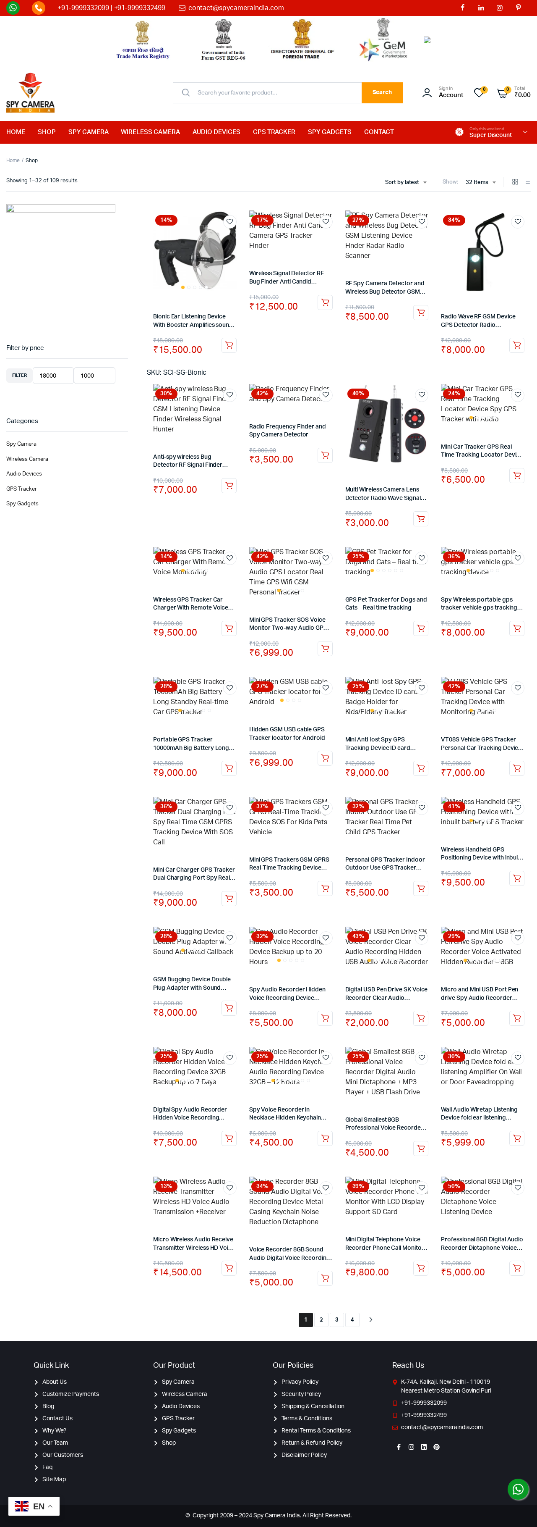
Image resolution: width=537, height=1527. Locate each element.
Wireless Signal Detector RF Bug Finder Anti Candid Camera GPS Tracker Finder (287, 282)
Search (382, 92)
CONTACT (379, 132)
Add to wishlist (230, 222)
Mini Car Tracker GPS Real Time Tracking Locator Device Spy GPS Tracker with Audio (482, 455)
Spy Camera (21, 444)
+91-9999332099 (83, 8)
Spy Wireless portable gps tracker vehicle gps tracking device (479, 608)
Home (13, 160)
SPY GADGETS (330, 132)
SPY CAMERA (88, 132)
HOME (15, 132)
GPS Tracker (21, 489)
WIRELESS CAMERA (150, 132)
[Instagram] (411, 1446)
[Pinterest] (436, 1446)
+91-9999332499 (140, 8)
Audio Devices (24, 474)
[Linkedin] (423, 1446)
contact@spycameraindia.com (236, 8)
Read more (325, 648)
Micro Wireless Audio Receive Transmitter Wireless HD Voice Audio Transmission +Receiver (194, 1248)
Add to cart (229, 345)
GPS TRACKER (274, 132)
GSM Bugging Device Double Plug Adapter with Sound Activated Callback (192, 988)
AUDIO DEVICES (216, 132)
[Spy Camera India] (30, 93)
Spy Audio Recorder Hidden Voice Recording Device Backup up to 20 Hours (287, 998)
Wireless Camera (27, 459)
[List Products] (527, 182)
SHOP (47, 132)
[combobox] (406, 183)
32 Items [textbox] (477, 182)
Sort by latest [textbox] (402, 182)
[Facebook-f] (398, 1446)
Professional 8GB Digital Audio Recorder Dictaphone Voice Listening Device (482, 1248)
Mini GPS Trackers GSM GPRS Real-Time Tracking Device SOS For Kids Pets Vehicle (289, 868)
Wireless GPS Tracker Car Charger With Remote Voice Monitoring (190, 608)
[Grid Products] (515, 182)
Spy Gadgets (22, 504)
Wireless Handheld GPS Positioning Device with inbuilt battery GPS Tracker (481, 858)
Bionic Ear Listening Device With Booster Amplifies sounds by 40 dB (194, 325)
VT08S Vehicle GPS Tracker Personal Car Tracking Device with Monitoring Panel (481, 748)
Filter (19, 375)
